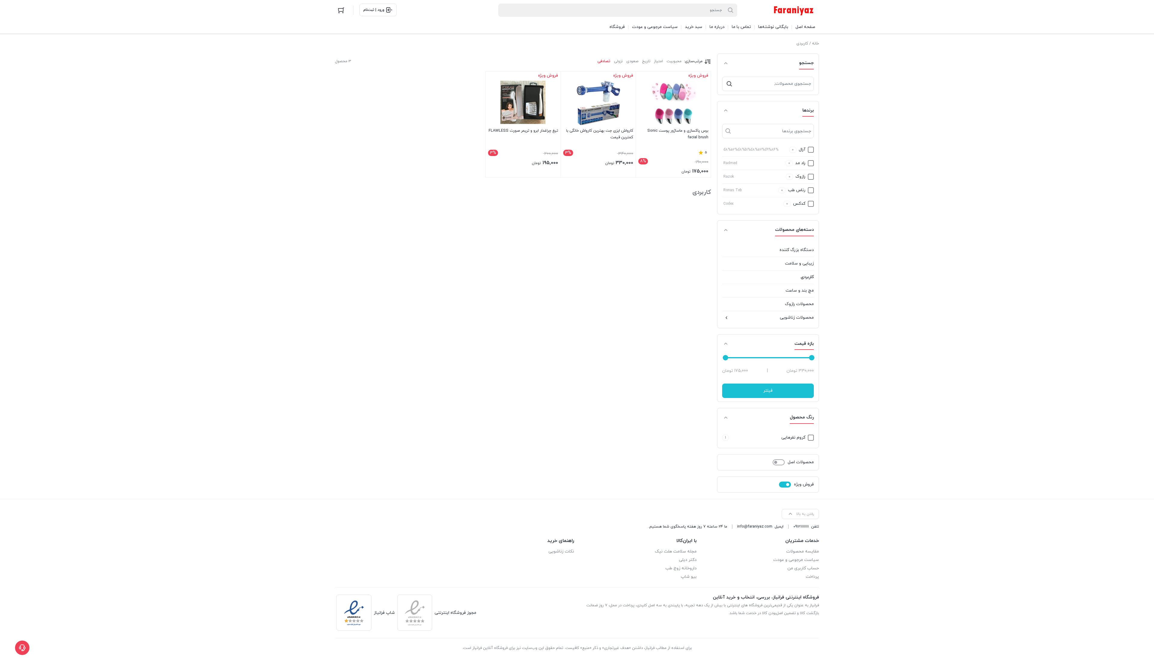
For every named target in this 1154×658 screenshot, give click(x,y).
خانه (815, 43)
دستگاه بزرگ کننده (797, 250)
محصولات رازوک (799, 304)
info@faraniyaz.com (754, 526)
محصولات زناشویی (797, 317)
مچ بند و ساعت (800, 290)
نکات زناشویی (561, 551)
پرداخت (812, 577)
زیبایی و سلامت (799, 263)
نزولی (618, 61)
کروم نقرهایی (793, 437)
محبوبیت (674, 61)
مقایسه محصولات (802, 551)
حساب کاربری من (803, 568)
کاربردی (807, 277)
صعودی (632, 61)
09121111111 (801, 526)
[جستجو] (729, 84)
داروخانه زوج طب (681, 568)
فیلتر (768, 390)
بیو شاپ (689, 577)
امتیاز (658, 61)
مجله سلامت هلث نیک (676, 551)
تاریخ (646, 61)
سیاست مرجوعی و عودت (796, 560)
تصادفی (603, 61)
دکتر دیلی (688, 560)
